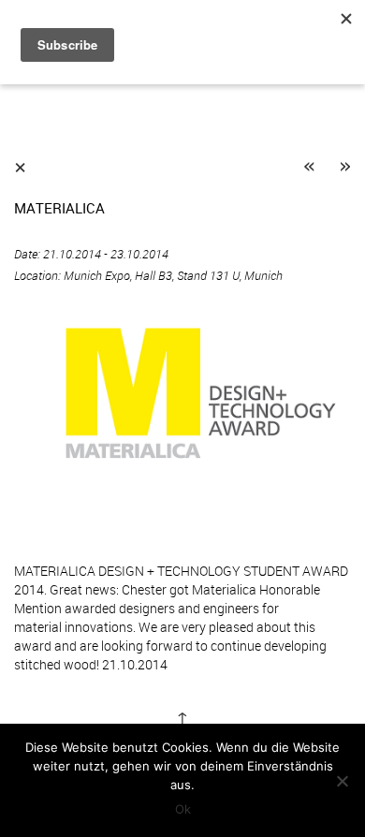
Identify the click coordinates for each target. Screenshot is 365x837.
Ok (183, 808)
